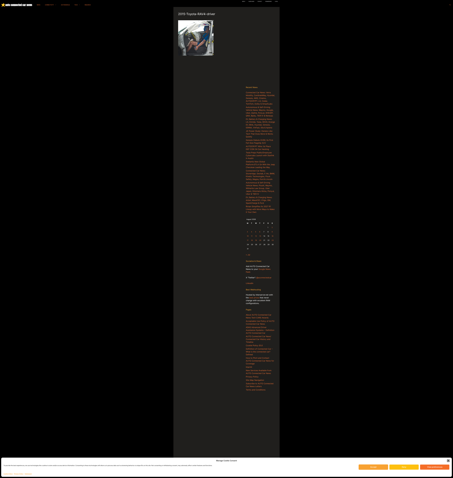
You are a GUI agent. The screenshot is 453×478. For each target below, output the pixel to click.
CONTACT (260, 1)
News (38, 5)
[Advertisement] (260, 47)
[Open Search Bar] (450, 5)
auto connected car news (18, 5)
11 (251, 236)
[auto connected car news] (3, 5)
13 (260, 236)
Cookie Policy (8, 474)
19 (256, 240)
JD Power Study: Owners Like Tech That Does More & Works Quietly (259, 134)
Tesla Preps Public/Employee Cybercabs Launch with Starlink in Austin (260, 155)
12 (256, 236)
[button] (448, 461)
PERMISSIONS (268, 1)
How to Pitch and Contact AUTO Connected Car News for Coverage (260, 361)
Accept (373, 467)
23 (273, 240)
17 (247, 240)
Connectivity (49, 5)
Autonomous (65, 5)
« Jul (248, 255)
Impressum (28, 474)
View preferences (434, 467)
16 (272, 236)
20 (260, 240)
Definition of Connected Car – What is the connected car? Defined (259, 352)
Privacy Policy (18, 474)
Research (88, 5)
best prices (254, 297)
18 (252, 240)
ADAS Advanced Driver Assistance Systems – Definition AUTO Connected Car (260, 330)
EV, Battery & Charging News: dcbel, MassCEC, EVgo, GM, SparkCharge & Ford (259, 200)
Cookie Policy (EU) (254, 345)
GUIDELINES (251, 1)
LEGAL (276, 1)
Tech (76, 5)
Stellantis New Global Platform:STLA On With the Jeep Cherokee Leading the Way (260, 164)
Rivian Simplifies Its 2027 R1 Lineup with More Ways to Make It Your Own (260, 209)
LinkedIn (249, 283)
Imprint (249, 367)
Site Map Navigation (255, 380)
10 (248, 236)
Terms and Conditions (255, 390)
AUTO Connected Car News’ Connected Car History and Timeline (258, 339)
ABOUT (243, 1)
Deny (404, 467)
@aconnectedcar (263, 277)
